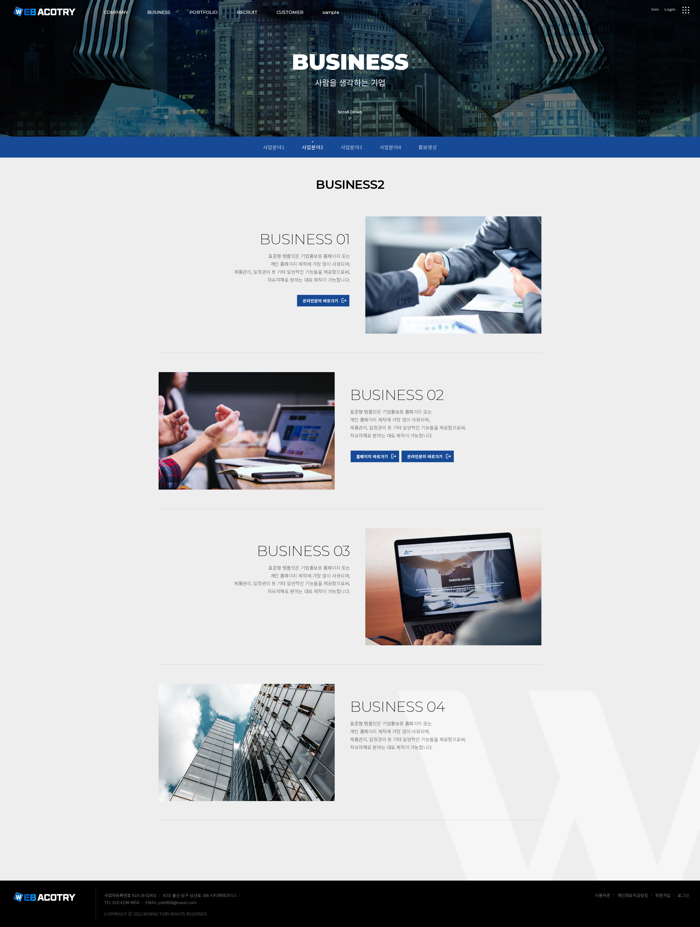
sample (330, 12)
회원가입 (662, 895)
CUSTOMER (289, 12)
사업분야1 (273, 147)
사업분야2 (312, 147)
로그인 (683, 895)
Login (669, 9)
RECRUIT (247, 12)
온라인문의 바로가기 (320, 301)
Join (655, 9)
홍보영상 (427, 147)
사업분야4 (390, 147)
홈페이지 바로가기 (372, 456)
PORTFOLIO (203, 12)
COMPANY (116, 12)
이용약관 (602, 895)
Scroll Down (350, 112)
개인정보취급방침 (632, 895)
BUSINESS (158, 12)
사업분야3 (351, 147)
